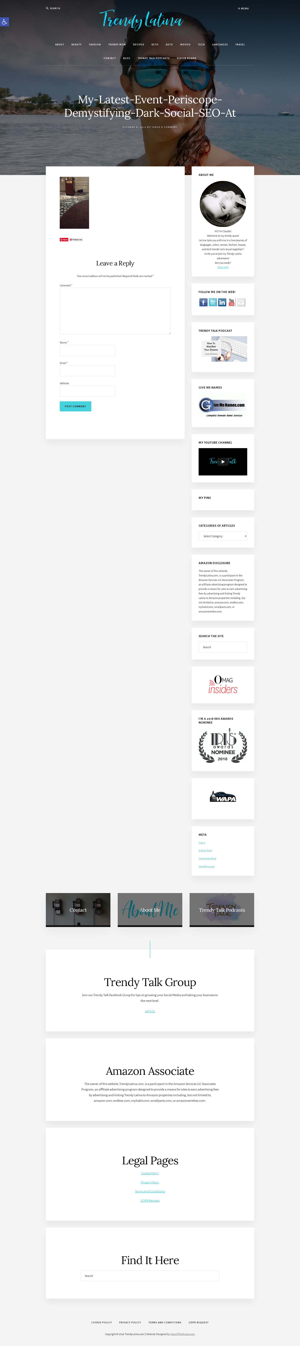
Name (64, 342)
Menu (244, 8)
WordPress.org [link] (206, 866)
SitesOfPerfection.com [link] (182, 1334)
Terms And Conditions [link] (150, 1191)
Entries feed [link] (205, 850)
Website (64, 383)
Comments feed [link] (207, 858)
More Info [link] (223, 267)
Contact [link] (78, 910)
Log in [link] (202, 842)
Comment (66, 285)
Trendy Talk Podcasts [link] (222, 910)
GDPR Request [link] (150, 1200)
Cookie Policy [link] (150, 1173)
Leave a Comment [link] (165, 127)
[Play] (223, 462)
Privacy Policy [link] (150, 1182)
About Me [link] (150, 910)
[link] (4, 21)
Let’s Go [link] (150, 1011)
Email (64, 363)
